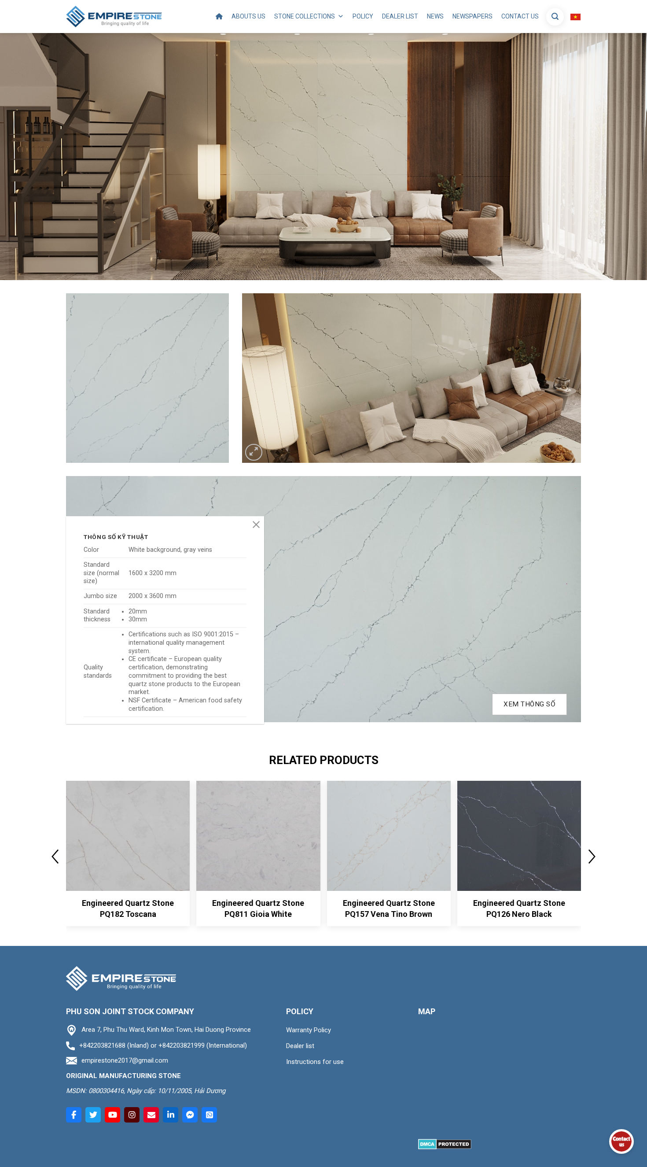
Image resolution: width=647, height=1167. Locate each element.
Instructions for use (315, 1062)
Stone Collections (304, 16)
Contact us (520, 16)
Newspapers (472, 16)
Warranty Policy (308, 1030)
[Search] (555, 17)
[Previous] (260, 378)
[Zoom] (253, 452)
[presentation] (55, 857)
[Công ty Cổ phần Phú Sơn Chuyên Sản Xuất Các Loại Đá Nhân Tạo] (114, 16)
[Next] (563, 378)
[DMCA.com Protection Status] (444, 1143)
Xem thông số (529, 704)
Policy (363, 16)
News (435, 16)
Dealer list (400, 16)
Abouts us (248, 16)
